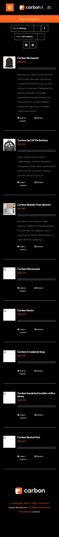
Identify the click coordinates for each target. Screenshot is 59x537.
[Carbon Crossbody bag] (9, 356)
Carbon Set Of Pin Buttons (32, 140)
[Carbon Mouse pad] (9, 273)
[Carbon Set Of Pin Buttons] (9, 145)
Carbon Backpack (28, 57)
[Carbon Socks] (9, 315)
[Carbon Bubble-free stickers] (9, 209)
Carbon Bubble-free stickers (34, 204)
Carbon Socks (25, 310)
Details (40, 118)
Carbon (36, 511)
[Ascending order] (45, 28)
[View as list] (33, 45)
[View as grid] (26, 45)
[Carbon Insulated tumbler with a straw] (9, 398)
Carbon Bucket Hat (28, 437)
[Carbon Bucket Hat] (9, 442)
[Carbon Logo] (30, 5)
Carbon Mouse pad (28, 268)
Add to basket (23, 119)
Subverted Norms (18, 507)
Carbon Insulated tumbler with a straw (36, 395)
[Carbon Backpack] (9, 62)
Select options (23, 183)
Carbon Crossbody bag (30, 351)
